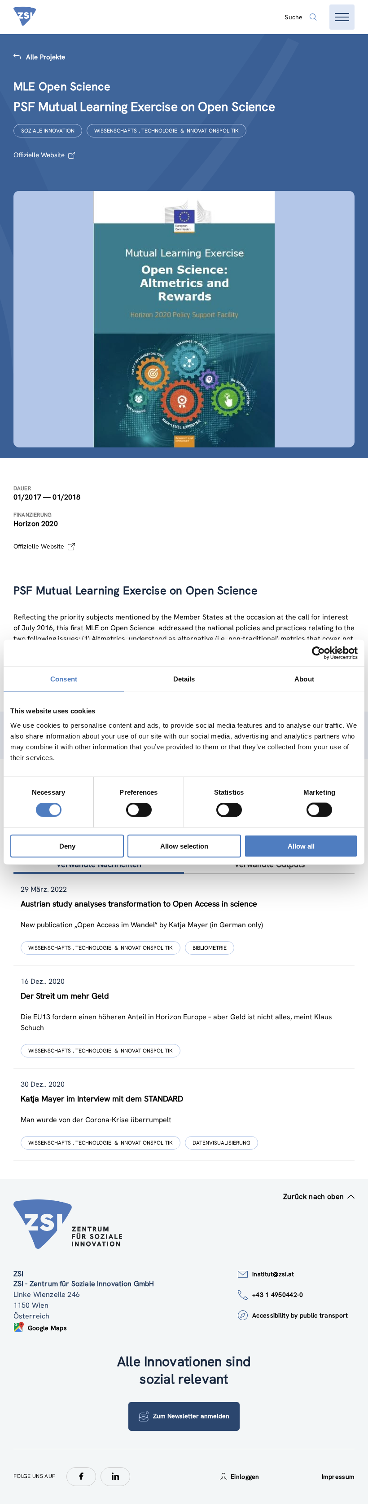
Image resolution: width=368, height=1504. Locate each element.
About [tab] (304, 679)
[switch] (139, 810)
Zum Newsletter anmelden (191, 1416)
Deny (67, 845)
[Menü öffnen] (342, 17)
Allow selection (184, 845)
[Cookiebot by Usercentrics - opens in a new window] (318, 653)
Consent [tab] (63, 679)
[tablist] (184, 1017)
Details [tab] (184, 679)
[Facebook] (81, 1476)
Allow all (301, 845)
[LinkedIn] (115, 1476)
